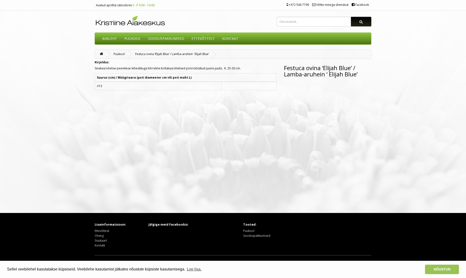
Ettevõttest (102, 231)
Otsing (99, 236)
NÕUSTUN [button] (442, 269)
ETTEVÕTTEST (203, 38)
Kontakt (100, 245)
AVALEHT (109, 38)
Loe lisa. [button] (194, 269)
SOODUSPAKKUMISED (166, 38)
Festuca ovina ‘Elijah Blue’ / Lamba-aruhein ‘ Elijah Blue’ (172, 54)
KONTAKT (230, 38)
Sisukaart (101, 240)
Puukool (132, 38)
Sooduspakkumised (256, 236)
